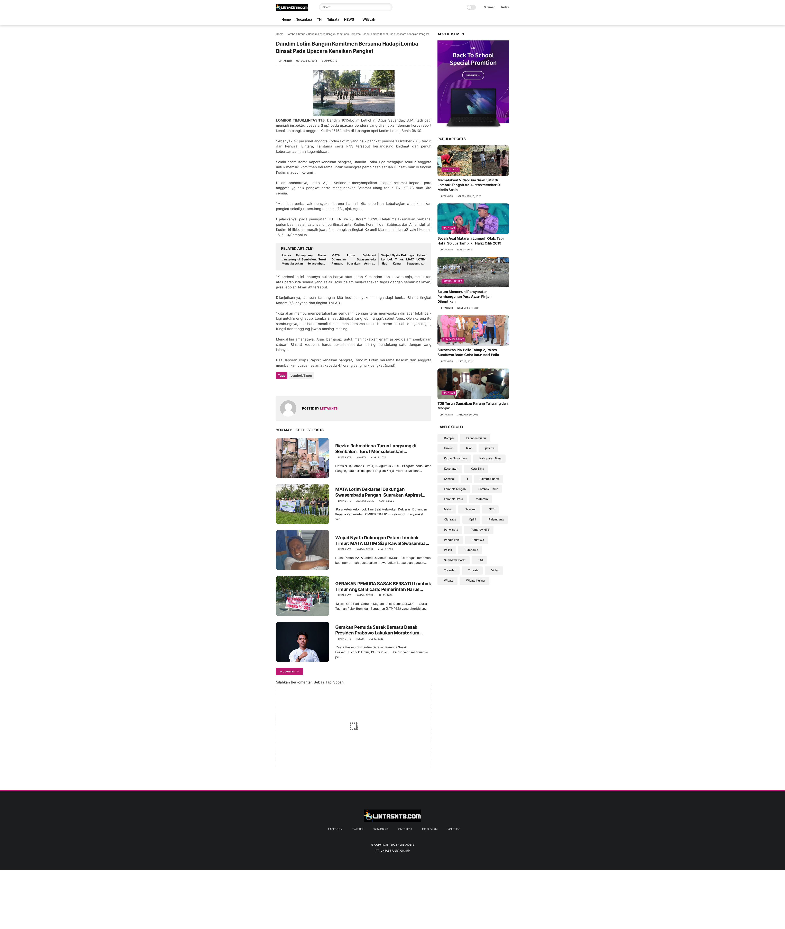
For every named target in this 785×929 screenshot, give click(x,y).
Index (505, 7)
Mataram (449, 227)
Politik (448, 550)
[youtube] (507, 20)
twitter (357, 829)
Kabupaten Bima (490, 458)
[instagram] (500, 20)
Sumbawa (471, 550)
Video (495, 570)
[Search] (388, 7)
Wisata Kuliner (475, 580)
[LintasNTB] (292, 9)
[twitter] (480, 20)
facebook (335, 829)
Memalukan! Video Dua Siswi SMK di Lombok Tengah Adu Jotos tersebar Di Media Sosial (469, 185)
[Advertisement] (122, 898)
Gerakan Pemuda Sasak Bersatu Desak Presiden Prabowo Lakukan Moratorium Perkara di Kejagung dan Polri (377, 630)
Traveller (449, 570)
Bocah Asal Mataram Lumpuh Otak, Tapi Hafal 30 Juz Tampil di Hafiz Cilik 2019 (470, 240)
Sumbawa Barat (453, 339)
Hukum (360, 638)
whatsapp (380, 829)
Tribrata (333, 19)
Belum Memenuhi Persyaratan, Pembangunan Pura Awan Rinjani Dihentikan (464, 297)
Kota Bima (477, 468)
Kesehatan (451, 468)
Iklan (469, 448)
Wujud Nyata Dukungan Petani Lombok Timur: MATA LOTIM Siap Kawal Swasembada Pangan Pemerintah (403, 259)
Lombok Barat (489, 478)
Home (286, 19)
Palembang (496, 519)
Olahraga (450, 519)
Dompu (449, 438)
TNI (319, 19)
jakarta (361, 457)
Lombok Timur (296, 34)
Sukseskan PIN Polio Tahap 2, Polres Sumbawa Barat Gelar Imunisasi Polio (468, 352)
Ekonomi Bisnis (365, 500)
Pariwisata (451, 529)
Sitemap (489, 7)
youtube (453, 829)
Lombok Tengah (455, 489)
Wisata (448, 580)
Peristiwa (478, 540)
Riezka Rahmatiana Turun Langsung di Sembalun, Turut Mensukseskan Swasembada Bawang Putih (304, 259)
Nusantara (304, 19)
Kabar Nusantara (455, 458)
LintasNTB (407, 844)
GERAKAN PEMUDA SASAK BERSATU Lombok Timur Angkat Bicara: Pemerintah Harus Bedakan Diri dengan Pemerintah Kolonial (383, 586)
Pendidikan (450, 169)
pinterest (405, 829)
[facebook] (474, 20)
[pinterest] (493, 20)
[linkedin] (312, 386)
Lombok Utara (452, 281)
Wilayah (368, 19)
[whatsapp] (487, 20)
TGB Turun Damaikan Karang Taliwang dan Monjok (472, 405)
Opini (472, 519)
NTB (492, 509)
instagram (429, 829)
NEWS (349, 19)
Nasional (470, 509)
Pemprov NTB (480, 529)
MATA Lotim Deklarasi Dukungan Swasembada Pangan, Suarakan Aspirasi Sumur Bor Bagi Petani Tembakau (354, 259)
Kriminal (449, 478)
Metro (448, 509)
